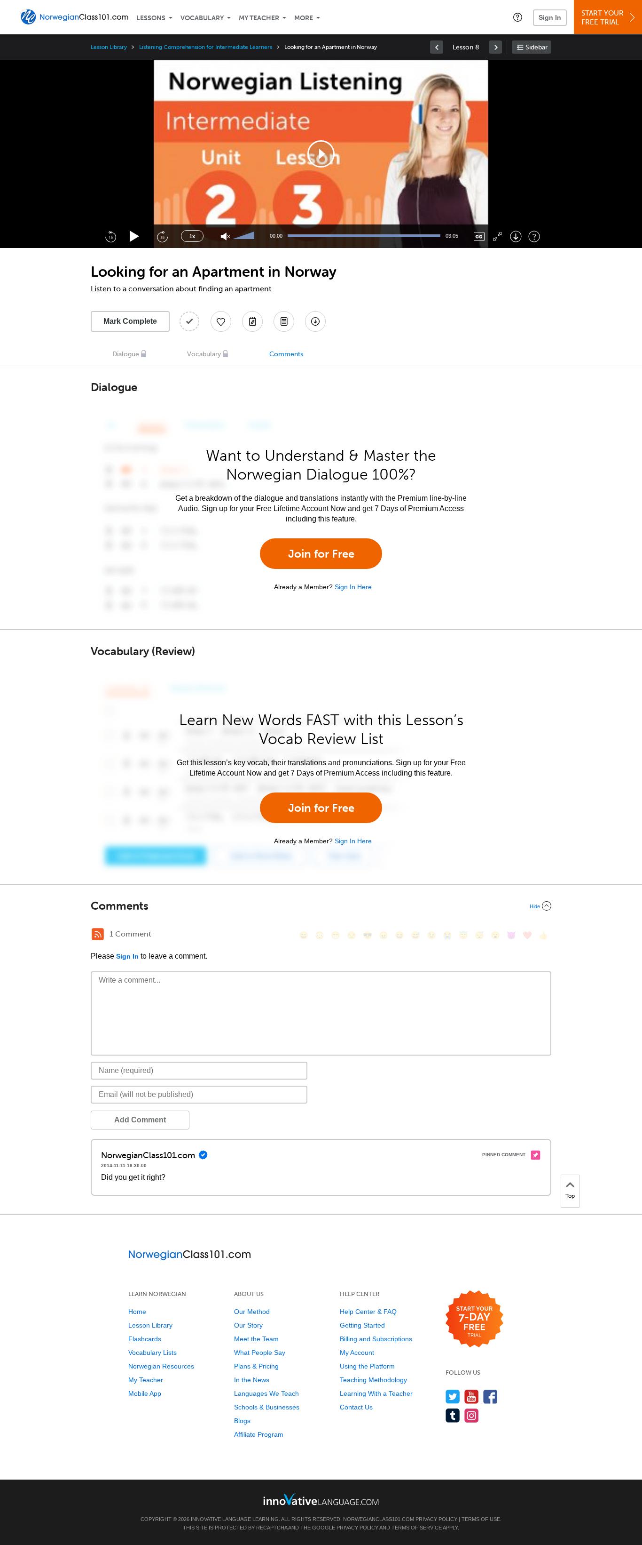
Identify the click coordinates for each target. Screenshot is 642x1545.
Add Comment (140, 1120)
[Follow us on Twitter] (453, 1396)
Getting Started (362, 1325)
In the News (251, 1380)
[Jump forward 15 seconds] (162, 236)
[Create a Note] (252, 321)
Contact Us (356, 1407)
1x (192, 236)
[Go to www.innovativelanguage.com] (321, 1499)
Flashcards (144, 1339)
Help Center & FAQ (368, 1311)
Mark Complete (130, 321)
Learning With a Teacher (376, 1393)
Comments (286, 354)
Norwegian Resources (161, 1366)
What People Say (259, 1352)
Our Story (248, 1325)
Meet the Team (256, 1339)
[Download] (516, 236)
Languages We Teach (266, 1393)
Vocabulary (202, 18)
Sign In (550, 17)
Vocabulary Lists (152, 1352)
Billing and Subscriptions (376, 1339)
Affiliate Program (258, 1434)
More (303, 18)
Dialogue (125, 354)
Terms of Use (481, 1519)
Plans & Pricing (256, 1366)
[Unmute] (225, 236)
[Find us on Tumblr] (453, 1415)
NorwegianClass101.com (378, 1519)
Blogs (242, 1421)
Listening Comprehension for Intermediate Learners (205, 47)
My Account (357, 1352)
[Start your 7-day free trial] (474, 1319)
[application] (321, 154)
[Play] (135, 236)
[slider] (245, 236)
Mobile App (144, 1393)
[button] (517, 17)
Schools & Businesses (266, 1407)
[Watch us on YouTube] (471, 1396)
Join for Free (321, 553)
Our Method (252, 1311)
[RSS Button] (98, 934)
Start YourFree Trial (602, 17)
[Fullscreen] (497, 236)
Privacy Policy (436, 1519)
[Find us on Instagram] (471, 1415)
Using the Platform (367, 1366)
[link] (436, 47)
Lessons (150, 18)
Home (137, 1311)
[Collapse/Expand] (321, 906)
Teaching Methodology (373, 1380)
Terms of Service (416, 1527)
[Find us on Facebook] (490, 1396)
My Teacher (259, 18)
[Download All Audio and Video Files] (315, 321)
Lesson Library (109, 47)
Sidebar (536, 47)
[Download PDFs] (284, 321)
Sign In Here (353, 587)
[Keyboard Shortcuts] (534, 236)
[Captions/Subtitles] (479, 236)
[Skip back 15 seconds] (110, 236)
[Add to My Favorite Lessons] (221, 321)
